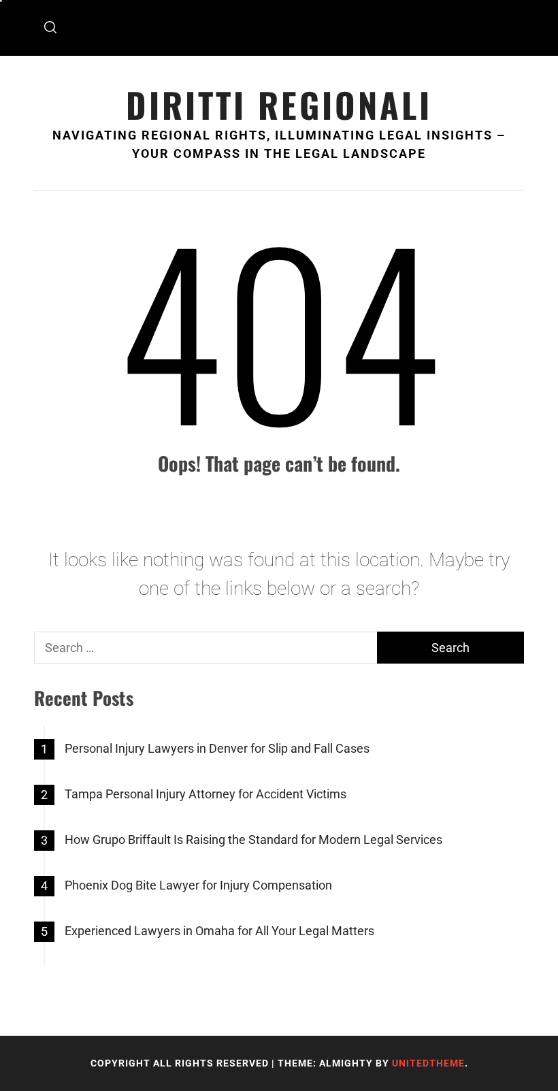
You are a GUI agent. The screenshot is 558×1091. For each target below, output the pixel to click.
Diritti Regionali (279, 104)
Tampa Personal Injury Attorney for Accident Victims (205, 794)
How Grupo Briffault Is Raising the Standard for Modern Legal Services (253, 839)
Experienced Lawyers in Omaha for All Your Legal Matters (219, 931)
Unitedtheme (428, 1063)
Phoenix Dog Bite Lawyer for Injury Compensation (198, 885)
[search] (50, 28)
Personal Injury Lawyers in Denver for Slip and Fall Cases (217, 748)
